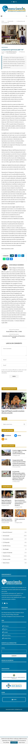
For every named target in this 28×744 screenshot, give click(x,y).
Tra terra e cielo (14, 559)
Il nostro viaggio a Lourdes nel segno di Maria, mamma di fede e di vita (19, 452)
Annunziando (10, 21)
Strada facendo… (14, 556)
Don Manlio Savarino (11, 51)
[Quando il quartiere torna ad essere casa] (7, 513)
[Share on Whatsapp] (4, 259)
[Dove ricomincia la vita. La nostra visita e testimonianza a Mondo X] (20, 494)
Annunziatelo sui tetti (14, 539)
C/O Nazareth (14, 542)
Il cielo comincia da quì (20, 519)
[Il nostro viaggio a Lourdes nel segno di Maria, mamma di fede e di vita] (6, 453)
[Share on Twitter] (19, 255)
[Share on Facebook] (16, 255)
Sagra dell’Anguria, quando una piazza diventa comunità (13, 412)
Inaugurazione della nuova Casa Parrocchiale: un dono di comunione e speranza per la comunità (19, 462)
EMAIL (3, 648)
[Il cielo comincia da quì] (20, 513)
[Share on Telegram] (7, 259)
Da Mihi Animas (14, 545)
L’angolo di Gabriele (14, 552)
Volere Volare (14, 562)
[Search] (26, 16)
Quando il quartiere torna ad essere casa (7, 519)
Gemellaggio (14, 549)
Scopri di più (22, 742)
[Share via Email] (11, 259)
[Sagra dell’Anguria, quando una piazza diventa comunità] (14, 401)
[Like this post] (12, 255)
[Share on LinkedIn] (22, 255)
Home (3, 21)
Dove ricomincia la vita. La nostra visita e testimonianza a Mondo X (20, 503)
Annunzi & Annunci (14, 532)
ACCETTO (14, 742)
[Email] (13, 1)
